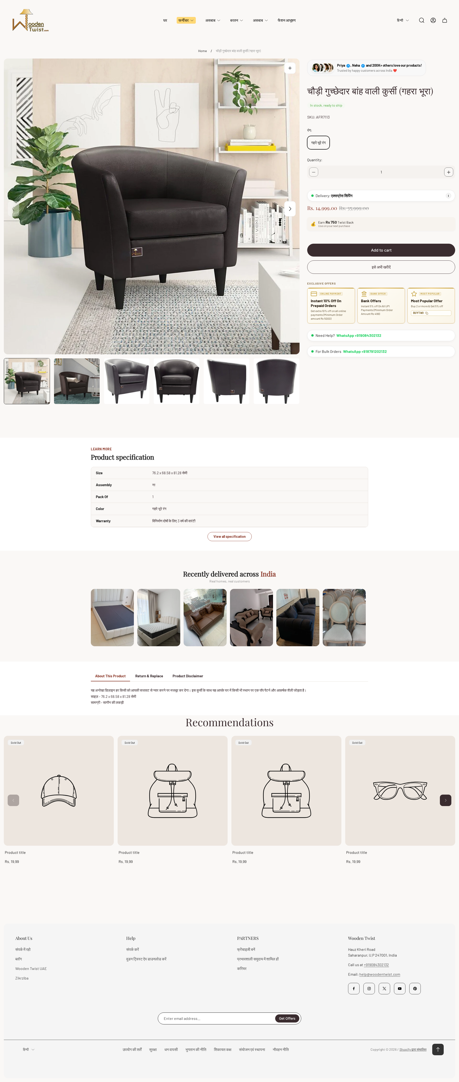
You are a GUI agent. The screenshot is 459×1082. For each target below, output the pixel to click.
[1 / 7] (27, 381)
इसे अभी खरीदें (381, 267)
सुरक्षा (153, 1049)
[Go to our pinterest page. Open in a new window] (415, 988)
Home (202, 51)
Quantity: (314, 160)
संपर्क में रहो (23, 949)
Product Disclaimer (188, 676)
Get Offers (287, 1018)
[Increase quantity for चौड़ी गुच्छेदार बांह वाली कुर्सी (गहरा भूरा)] (448, 172)
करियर (241, 968)
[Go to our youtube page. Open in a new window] (399, 988)
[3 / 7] (127, 381)
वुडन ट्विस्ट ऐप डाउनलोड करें (146, 959)
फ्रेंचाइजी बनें (246, 949)
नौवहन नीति (281, 1049)
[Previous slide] (13, 208)
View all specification (229, 536)
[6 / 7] (276, 381)
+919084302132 (376, 964)
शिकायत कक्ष (222, 1049)
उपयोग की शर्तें (132, 1049)
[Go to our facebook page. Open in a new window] (354, 988)
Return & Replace (149, 676)
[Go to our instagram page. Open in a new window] (369, 988)
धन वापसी (171, 1049)
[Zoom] (290, 68)
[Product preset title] (59, 791)
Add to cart (381, 250)
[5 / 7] (226, 381)
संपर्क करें (132, 949)
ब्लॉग (18, 959)
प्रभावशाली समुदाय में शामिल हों (258, 959)
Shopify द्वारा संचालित (412, 1049)
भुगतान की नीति (196, 1049)
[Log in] (433, 20)
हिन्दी (400, 20)
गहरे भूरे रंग (318, 142)
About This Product (110, 676)
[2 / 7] (77, 381)
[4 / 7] (176, 381)
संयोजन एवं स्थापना (252, 1049)
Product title (15, 852)
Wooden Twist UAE (31, 968)
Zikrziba (21, 978)
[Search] (421, 20)
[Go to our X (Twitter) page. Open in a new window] (384, 988)
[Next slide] (290, 208)
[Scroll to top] (438, 1049)
